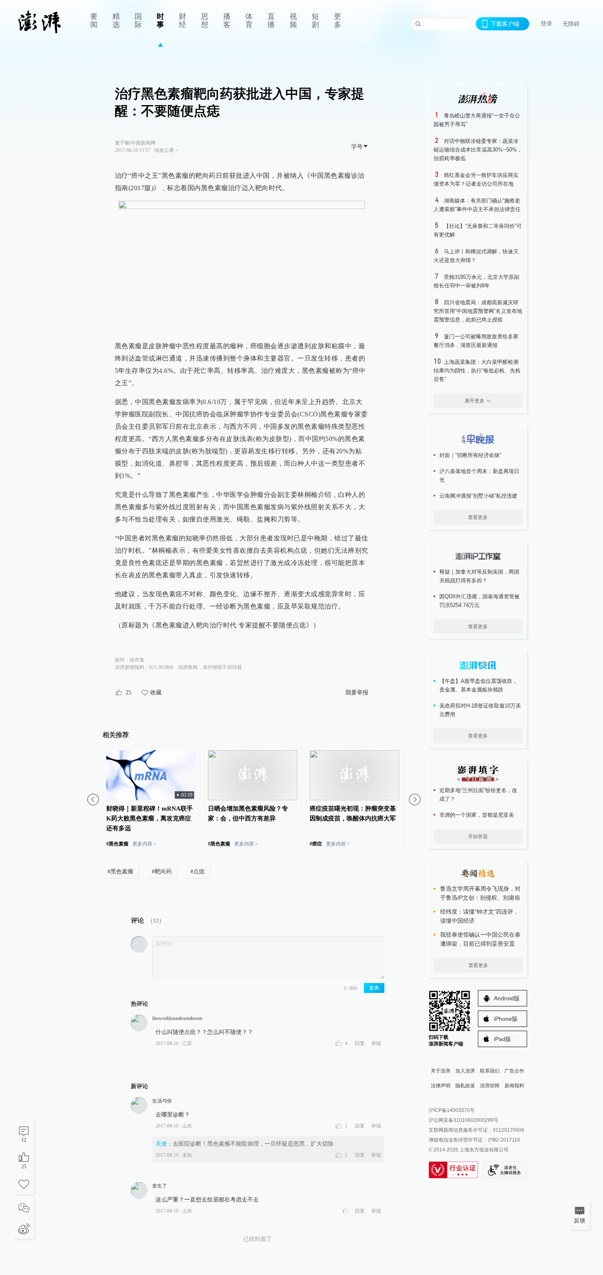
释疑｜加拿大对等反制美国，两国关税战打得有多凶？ (479, 576)
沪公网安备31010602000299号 (463, 1120)
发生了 (159, 1186)
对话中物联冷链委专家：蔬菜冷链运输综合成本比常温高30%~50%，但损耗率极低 (478, 149)
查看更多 (478, 517)
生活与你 (162, 1101)
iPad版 (502, 1039)
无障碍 (571, 24)
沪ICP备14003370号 (452, 1110)
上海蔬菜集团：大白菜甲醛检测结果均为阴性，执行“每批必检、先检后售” (477, 370)
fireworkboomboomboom (177, 1018)
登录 (546, 23)
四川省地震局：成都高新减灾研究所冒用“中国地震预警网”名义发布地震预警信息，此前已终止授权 (478, 311)
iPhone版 (506, 1018)
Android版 (507, 998)
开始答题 (478, 836)
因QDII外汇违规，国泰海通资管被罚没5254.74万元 (479, 600)
